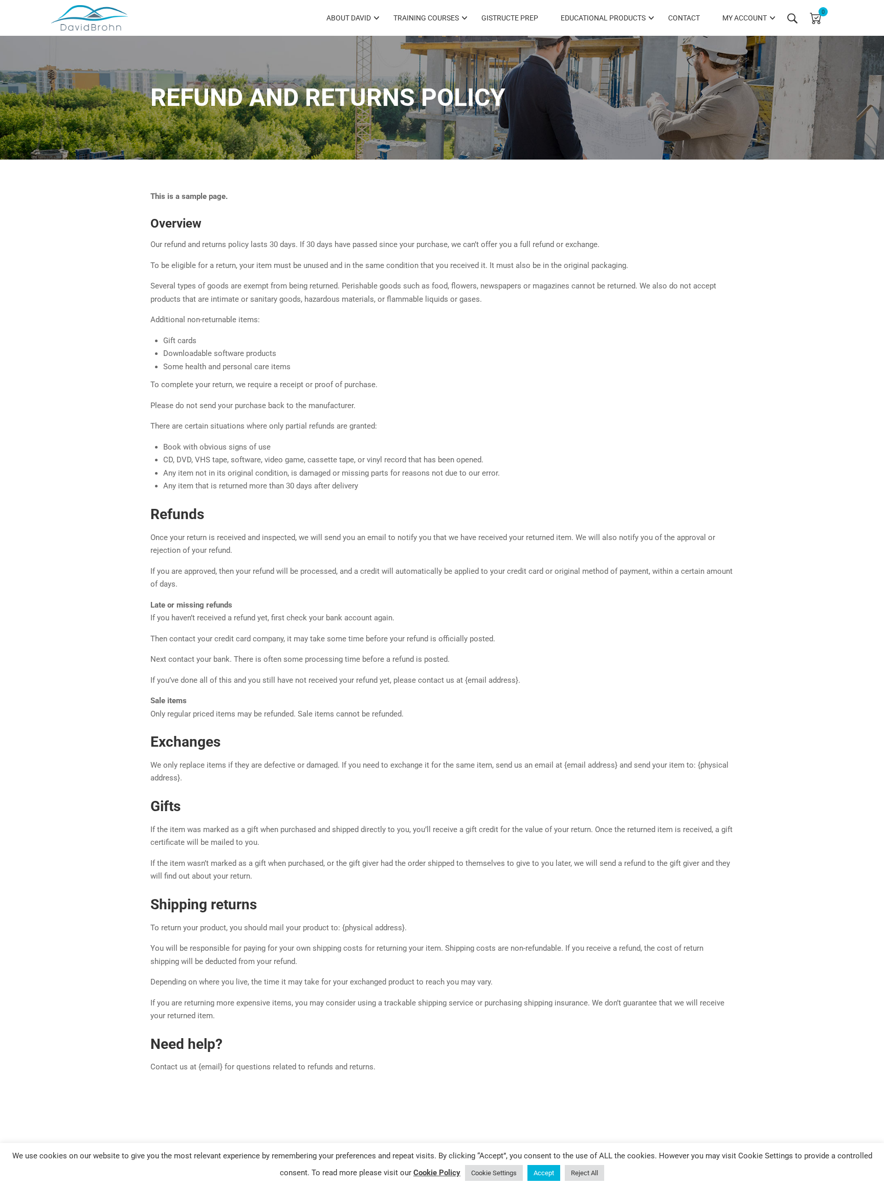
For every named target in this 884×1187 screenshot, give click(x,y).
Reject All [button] (584, 1173)
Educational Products (603, 18)
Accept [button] (544, 1173)
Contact (684, 18)
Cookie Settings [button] (494, 1173)
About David (348, 18)
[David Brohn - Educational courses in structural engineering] (89, 18)
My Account (744, 18)
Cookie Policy (436, 1172)
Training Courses (426, 18)
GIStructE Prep (509, 18)
